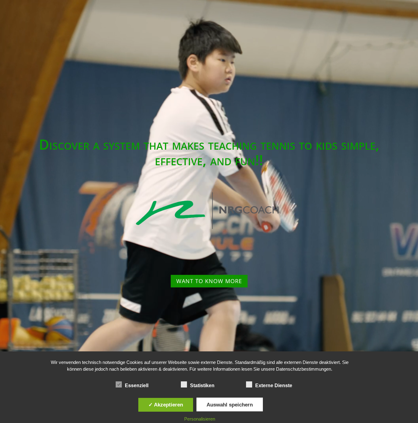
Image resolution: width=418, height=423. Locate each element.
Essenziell (136, 385)
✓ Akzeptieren (165, 404)
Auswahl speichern (230, 404)
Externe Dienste (273, 385)
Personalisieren (199, 418)
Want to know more (209, 281)
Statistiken (202, 385)
